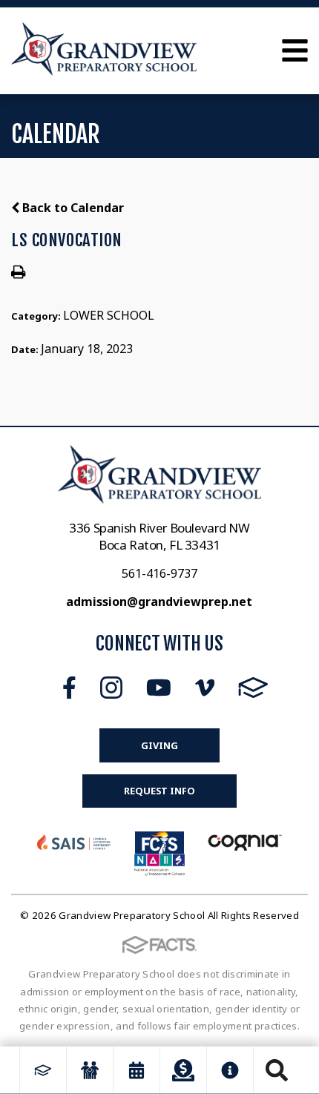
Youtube (158, 687)
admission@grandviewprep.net (159, 601)
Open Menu (295, 50)
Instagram (111, 687)
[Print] (18, 273)
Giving (159, 745)
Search (277, 1070)
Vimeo (204, 687)
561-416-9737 (159, 573)
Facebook (69, 687)
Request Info (159, 790)
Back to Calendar (71, 208)
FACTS (253, 687)
